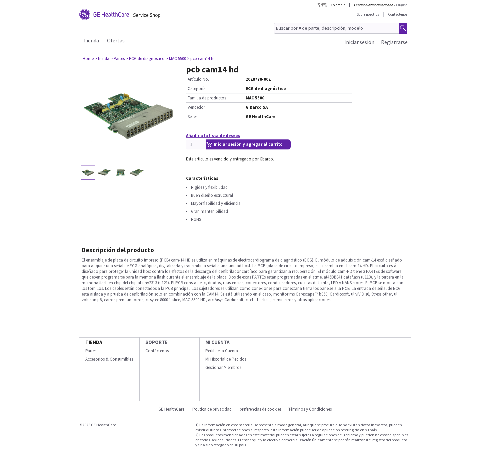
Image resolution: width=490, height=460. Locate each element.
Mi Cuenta (217, 342)
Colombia (338, 5)
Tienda (91, 40)
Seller (192, 116)
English (401, 5)
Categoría (197, 88)
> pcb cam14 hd (201, 58)
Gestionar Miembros (223, 367)
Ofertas (116, 40)
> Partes (117, 58)
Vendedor (196, 107)
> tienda (102, 58)
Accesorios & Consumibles (109, 359)
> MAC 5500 (176, 58)
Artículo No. (198, 79)
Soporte (156, 342)
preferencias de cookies (260, 409)
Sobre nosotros (368, 14)
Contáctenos (397, 14)
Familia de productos (207, 98)
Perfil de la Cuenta (221, 351)
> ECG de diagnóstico (145, 58)
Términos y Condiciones (310, 409)
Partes (90, 351)
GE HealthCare (171, 409)
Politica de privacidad (212, 409)
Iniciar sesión (359, 42)
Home (88, 58)
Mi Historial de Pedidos (225, 359)
